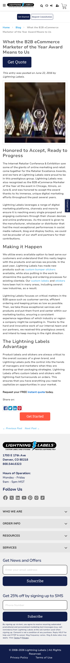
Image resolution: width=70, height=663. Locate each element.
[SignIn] (51, 6)
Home (6, 27)
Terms (17, 638)
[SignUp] (58, 6)
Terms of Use (44, 657)
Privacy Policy (19, 657)
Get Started (23, 17)
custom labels (40, 280)
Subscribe (35, 581)
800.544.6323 (12, 464)
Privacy (25, 638)
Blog (19, 27)
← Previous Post (13, 428)
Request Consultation (42, 17)
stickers (60, 280)
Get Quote (17, 62)
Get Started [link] (35, 416)
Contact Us (67, 205)
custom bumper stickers (40, 269)
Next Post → (32, 428)
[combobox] (41, 5)
